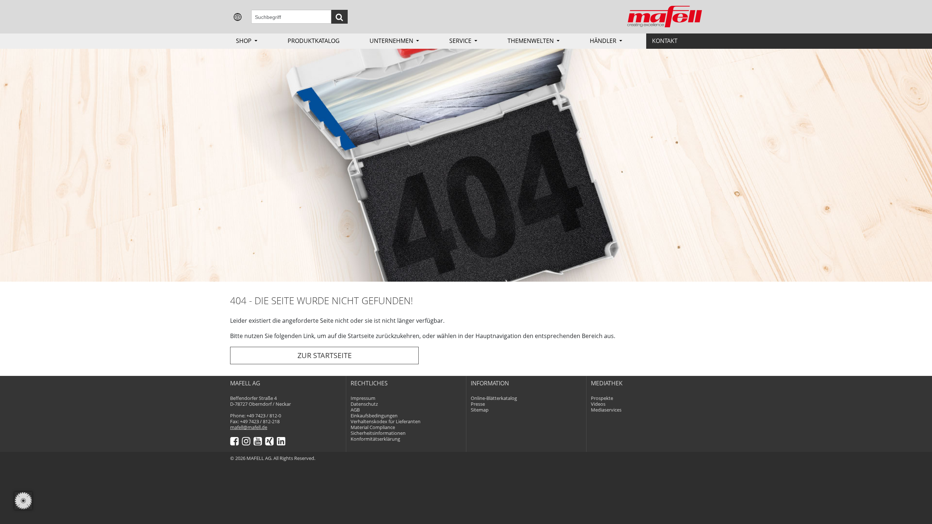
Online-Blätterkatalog (494, 398)
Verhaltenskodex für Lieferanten (385, 421)
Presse (478, 404)
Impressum (363, 398)
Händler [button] (604, 41)
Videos (598, 404)
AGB (355, 410)
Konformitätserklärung (375, 439)
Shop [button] (244, 41)
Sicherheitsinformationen (378, 433)
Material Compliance (373, 427)
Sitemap (480, 410)
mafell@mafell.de (248, 427)
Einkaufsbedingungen (374, 416)
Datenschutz (364, 404)
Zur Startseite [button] (324, 355)
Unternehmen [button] (392, 41)
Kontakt (665, 41)
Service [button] (461, 41)
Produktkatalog (314, 41)
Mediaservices (606, 410)
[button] (238, 16)
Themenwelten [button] (531, 41)
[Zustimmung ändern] (23, 500)
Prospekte (602, 398)
